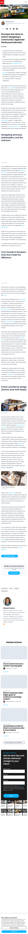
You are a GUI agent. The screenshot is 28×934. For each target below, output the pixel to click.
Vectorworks (22, 299)
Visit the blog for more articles (13, 742)
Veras (4, 295)
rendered (20, 443)
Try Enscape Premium (9, 556)
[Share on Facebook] (7, 29)
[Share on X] (10, 29)
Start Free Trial (14, 573)
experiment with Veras (14, 126)
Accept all (14, 931)
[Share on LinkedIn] (13, 29)
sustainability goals (16, 63)
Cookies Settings (14, 927)
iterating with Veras (10, 321)
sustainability (4, 120)
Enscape (4, 72)
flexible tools (11, 492)
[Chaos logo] (2, 2)
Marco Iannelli (10, 87)
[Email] (17, 29)
